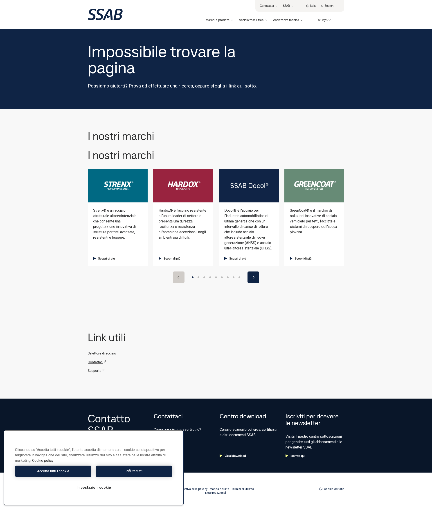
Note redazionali (216, 492)
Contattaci (95, 362)
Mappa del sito (219, 489)
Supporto (94, 371)
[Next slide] (253, 277)
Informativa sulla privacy (191, 489)
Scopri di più (106, 258)
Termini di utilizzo (243, 489)
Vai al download (235, 456)
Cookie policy (43, 460)
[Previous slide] (178, 277)
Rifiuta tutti (134, 471)
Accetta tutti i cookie (53, 471)
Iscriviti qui (297, 456)
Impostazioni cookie (93, 487)
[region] (94, 467)
